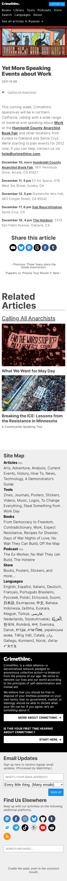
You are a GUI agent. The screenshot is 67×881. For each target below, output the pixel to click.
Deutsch (54, 587)
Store (58, 10)
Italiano (39, 587)
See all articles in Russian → (23, 21)
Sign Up (55, 792)
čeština (28, 608)
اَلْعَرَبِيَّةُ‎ (57, 619)
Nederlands (13, 619)
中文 (40, 603)
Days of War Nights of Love (26, 538)
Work (58, 122)
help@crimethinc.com (21, 154)
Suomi (55, 597)
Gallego (10, 640)
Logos (34, 500)
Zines (8, 495)
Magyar (10, 613)
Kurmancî (26, 640)
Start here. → (50, 739)
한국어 (9, 624)
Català (39, 635)
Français (11, 592)
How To (37, 473)
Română (23, 624)
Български (25, 603)
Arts (7, 468)
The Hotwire (24, 560)
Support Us (57, 4)
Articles (10, 462)
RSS (20, 463)
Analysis (39, 468)
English (10, 587)
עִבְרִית (21, 630)
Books (6, 10)
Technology (13, 479)
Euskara (42, 608)
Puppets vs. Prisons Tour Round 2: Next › (33, 273)
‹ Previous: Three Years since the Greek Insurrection (33, 266)
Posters (37, 495)
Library (19, 10)
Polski (25, 597)
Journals (22, 495)
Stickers (52, 495)
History (23, 473)
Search (7, 15)
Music (22, 500)
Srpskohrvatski (37, 619)
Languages (23, 15)
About (37, 15)
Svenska (46, 624)
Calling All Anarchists (22, 92)
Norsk (41, 640)
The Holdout (43, 220)
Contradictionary (17, 527)
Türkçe (23, 613)
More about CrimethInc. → (39, 717)
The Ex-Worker (16, 554)
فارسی (36, 613)
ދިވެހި (49, 635)
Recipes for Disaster (41, 533)
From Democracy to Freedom (28, 522)
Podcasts (44, 10)
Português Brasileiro (37, 592)
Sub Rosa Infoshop (47, 207)
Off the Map (49, 543)
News (50, 473)
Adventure (21, 468)
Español (24, 587)
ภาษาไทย (35, 630)
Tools (31, 10)
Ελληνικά (40, 597)
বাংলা (35, 624)
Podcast (11, 549)
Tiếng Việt (23, 635)
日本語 (9, 603)
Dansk (9, 630)
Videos (9, 500)
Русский (11, 597)
